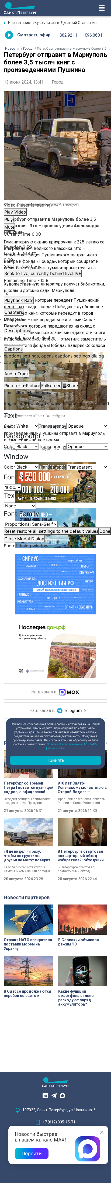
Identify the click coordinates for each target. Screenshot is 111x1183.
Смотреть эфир (33, 34)
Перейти (32, 1153)
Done (104, 531)
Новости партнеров (27, 897)
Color (9, 426)
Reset (51, 531)
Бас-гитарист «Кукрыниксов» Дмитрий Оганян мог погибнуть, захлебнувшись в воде (57, 22)
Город (58, 82)
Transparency (52, 426)
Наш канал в (44, 692)
